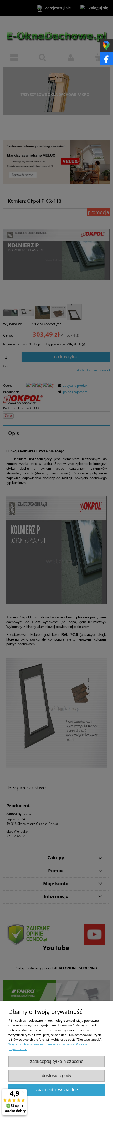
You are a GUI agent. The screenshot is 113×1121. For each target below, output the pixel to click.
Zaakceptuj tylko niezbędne (56, 1061)
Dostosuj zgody (56, 1075)
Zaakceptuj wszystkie (56, 1089)
